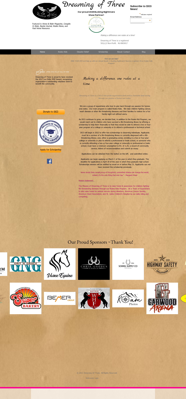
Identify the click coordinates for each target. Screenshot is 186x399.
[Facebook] (49, 161)
